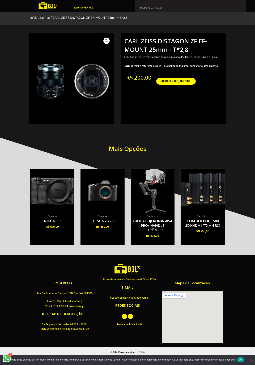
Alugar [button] (202, 237)
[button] (118, 4)
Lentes (45, 17)
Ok (240, 359)
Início (33, 17)
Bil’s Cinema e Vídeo (124, 352)
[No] (250, 360)
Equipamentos (84, 7)
